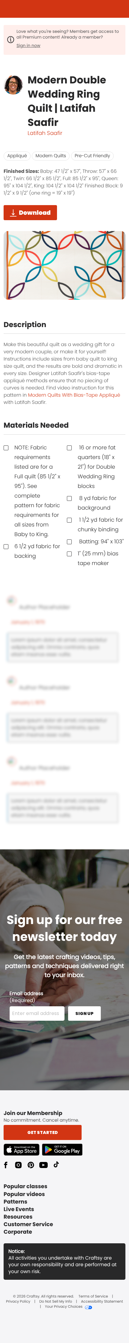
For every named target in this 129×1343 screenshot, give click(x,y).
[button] (23, 1150)
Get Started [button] (42, 1132)
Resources (18, 1217)
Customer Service (28, 1224)
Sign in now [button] (28, 45)
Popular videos (24, 1194)
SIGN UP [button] (84, 1013)
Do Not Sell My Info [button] (55, 1301)
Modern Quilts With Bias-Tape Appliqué (74, 395)
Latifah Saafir (45, 133)
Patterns (15, 1202)
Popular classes (25, 1186)
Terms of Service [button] (93, 1296)
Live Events (19, 1209)
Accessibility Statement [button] (102, 1301)
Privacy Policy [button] (18, 1301)
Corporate (18, 1232)
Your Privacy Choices (63, 1306)
